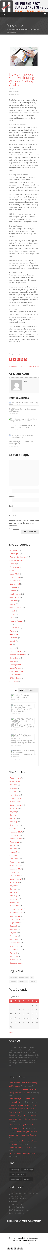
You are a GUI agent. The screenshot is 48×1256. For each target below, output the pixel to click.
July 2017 (13, 886)
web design (33, 981)
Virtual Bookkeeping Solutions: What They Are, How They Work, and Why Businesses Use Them (22, 1109)
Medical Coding (15, 607)
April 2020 (14, 791)
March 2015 (14, 956)
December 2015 (15, 949)
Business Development (18, 557)
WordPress (14, 681)
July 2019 (13, 812)
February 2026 (15, 778)
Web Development (17, 671)
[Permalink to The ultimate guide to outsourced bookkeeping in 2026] (24, 436)
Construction (14, 567)
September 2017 (16, 879)
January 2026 (15, 781)
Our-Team (13, 614)
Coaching (13, 564)
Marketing (13, 601)
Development (15, 577)
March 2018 (14, 859)
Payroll (12, 618)
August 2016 (14, 923)
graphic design (15, 594)
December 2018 (16, 828)
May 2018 (13, 852)
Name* (12, 497)
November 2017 (15, 872)
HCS (13, 89)
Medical (13, 604)
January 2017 (14, 906)
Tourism (13, 661)
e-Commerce (15, 581)
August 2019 (14, 808)
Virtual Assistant (15, 668)
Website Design (15, 678)
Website (12, 515)
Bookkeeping (15, 91)
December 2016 (16, 909)
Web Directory (15, 675)
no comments (15, 94)
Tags (31, 690)
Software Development (18, 655)
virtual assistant (22, 981)
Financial (13, 591)
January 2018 (15, 865)
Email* (11, 506)
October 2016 (15, 916)
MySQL (12, 611)
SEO (11, 644)
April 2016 (13, 936)
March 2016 (14, 939)
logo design (14, 597)
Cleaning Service (16, 560)
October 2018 (15, 835)
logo (32, 977)
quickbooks (13, 981)
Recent (22, 690)
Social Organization (17, 651)
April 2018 (13, 855)
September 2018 (16, 839)
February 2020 (15, 798)
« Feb (11, 1033)
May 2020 (13, 788)
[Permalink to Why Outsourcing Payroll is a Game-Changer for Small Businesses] (24, 420)
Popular (13, 690)
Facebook (13, 587)
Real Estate (14, 634)
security (13, 641)
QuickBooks (14, 628)
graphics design (24, 977)
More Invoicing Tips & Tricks (20, 1148)
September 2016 (16, 919)
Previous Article (15, 366)
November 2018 (16, 832)
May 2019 (13, 818)
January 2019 (14, 825)
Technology (14, 658)
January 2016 (15, 946)
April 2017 (13, 896)
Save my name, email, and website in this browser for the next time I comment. (24, 523)
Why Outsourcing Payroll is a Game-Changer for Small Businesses (22, 426)
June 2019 (13, 815)
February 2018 (15, 862)
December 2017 (15, 869)
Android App (14, 550)
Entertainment (15, 584)
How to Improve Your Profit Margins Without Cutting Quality (23, 79)
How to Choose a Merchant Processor (24, 1153)
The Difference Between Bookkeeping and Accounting (22, 410)
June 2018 (13, 849)
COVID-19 (13, 570)
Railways (13, 631)
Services (13, 648)
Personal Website (16, 621)
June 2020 (14, 785)
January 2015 (14, 960)
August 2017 (14, 882)
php (11, 624)
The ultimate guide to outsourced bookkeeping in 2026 (21, 443)
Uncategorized (15, 665)
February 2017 (15, 902)
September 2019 (16, 805)
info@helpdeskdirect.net (19, 1210)
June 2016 (13, 929)
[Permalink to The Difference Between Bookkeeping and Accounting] (24, 404)
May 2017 (13, 892)
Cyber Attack (14, 574)
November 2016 (16, 913)
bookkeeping (13, 977)
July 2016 (13, 926)
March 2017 (14, 899)
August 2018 (14, 842)
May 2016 (13, 933)
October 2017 (15, 876)
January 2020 (15, 802)
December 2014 (16, 963)
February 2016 (15, 943)
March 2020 (14, 795)
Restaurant (13, 638)
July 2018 (13, 845)
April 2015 (13, 953)
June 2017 (13, 889)
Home (9, 29)
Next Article (34, 366)
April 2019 (13, 822)
